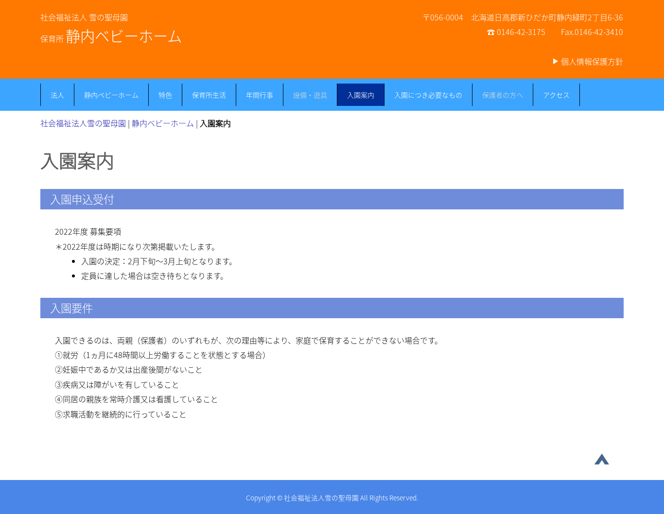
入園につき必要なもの (428, 95)
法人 (57, 95)
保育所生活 (209, 95)
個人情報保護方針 (592, 61)
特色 (165, 95)
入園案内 (360, 95)
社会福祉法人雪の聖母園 (83, 123)
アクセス (556, 95)
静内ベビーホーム (111, 95)
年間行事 (259, 95)
